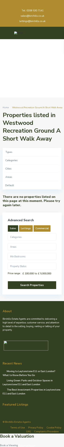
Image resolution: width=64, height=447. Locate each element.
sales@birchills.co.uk (32, 16)
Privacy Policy (35, 427)
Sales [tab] (13, 228)
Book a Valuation (17, 436)
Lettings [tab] (26, 228)
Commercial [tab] (42, 228)
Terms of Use (17, 427)
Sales (21, 445)
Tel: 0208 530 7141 (33, 10)
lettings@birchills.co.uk (32, 21)
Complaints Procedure (46, 431)
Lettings (30, 445)
